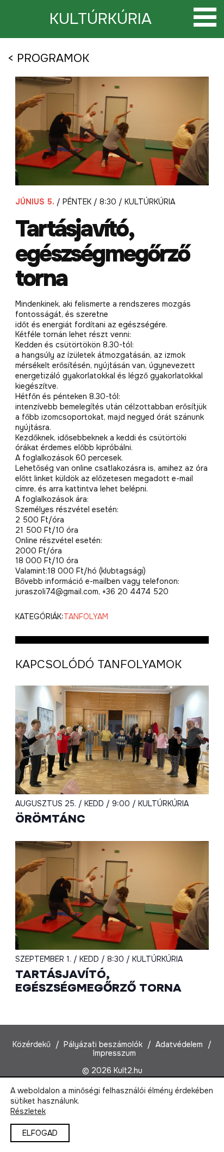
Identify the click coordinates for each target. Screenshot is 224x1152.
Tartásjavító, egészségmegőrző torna (98, 981)
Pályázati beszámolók (103, 1044)
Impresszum (114, 1053)
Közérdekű (32, 1044)
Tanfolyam (86, 616)
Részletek (28, 1111)
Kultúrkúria (100, 19)
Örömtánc (50, 819)
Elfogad (40, 1133)
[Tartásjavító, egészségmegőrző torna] (112, 895)
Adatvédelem (179, 1044)
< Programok (48, 58)
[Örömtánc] (112, 740)
